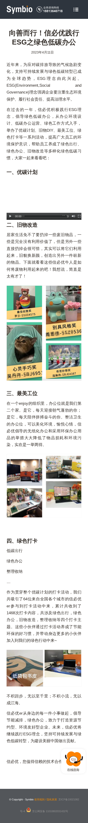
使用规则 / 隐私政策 (45, 799)
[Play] (10, 216)
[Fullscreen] (79, 216)
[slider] (46, 216)
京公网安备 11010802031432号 (50, 811)
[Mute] (73, 216)
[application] (44, 199)
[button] (44, 198)
